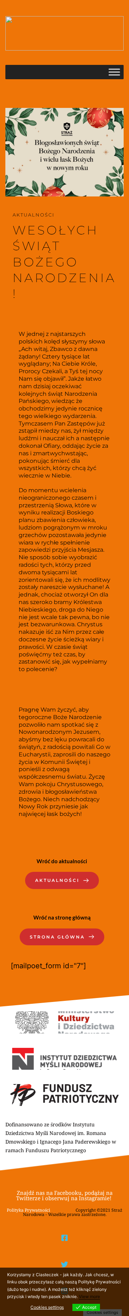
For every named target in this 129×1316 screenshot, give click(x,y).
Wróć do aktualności (62, 861)
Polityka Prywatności (28, 1210)
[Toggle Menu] (114, 71)
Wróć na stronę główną (62, 917)
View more (89, 1296)
